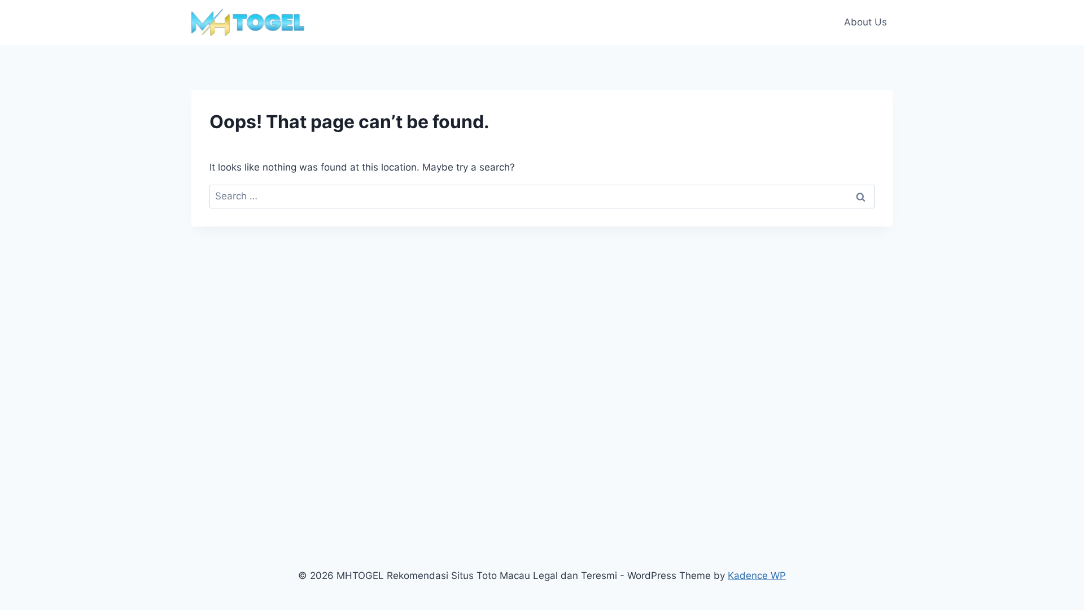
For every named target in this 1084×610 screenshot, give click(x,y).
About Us (865, 22)
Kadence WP (757, 575)
